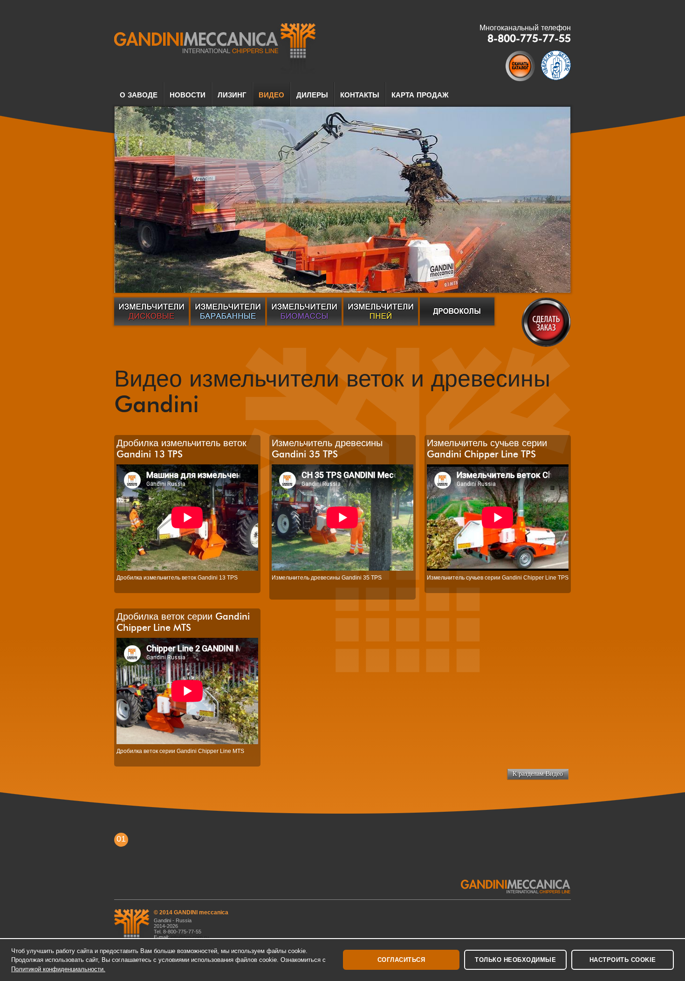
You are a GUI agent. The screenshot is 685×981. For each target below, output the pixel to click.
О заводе (139, 95)
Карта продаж (420, 95)
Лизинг (232, 95)
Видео (271, 95)
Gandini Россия (215, 48)
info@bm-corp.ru (190, 937)
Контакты (359, 95)
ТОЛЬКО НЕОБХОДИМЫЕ (515, 959)
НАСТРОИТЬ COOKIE (622, 959)
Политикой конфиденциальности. (58, 969)
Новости (188, 95)
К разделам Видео (538, 773)
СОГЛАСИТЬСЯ (401, 959)
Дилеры (312, 95)
